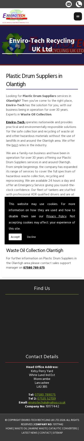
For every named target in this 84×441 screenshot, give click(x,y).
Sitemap (58, 433)
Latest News (30, 433)
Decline (31, 237)
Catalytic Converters (63, 428)
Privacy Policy (56, 216)
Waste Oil (21, 428)
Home (9, 428)
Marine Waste (38, 428)
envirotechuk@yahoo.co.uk (46, 402)
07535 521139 (46, 398)
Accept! (15, 237)
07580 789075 (45, 394)
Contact (45, 433)
